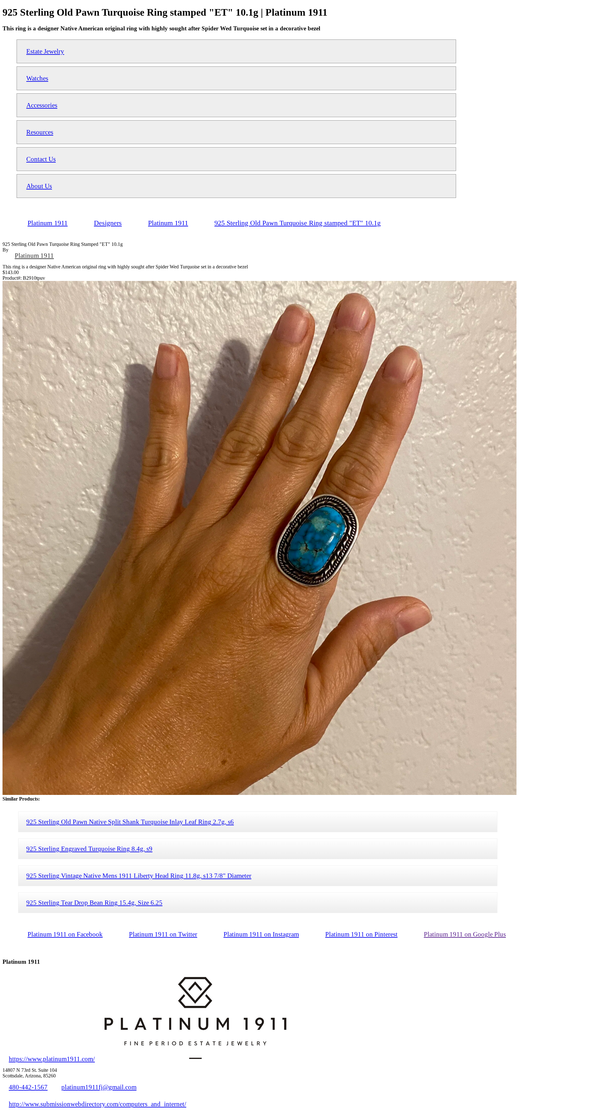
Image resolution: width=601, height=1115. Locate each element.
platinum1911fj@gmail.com (98, 1087)
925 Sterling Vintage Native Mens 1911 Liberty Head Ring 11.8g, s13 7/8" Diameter (138, 875)
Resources (39, 132)
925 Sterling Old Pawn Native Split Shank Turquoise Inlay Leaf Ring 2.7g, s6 (130, 821)
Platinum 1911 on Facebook (65, 934)
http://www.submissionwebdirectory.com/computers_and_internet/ (97, 1103)
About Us (39, 185)
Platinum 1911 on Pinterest (361, 934)
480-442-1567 (28, 1087)
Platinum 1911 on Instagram (261, 934)
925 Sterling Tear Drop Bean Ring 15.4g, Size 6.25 (94, 902)
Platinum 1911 (34, 255)
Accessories (41, 105)
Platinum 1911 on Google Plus (465, 934)
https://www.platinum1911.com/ (52, 1058)
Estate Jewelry (45, 51)
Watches (37, 78)
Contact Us (41, 159)
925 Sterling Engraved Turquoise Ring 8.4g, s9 (89, 848)
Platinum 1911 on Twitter (163, 934)
